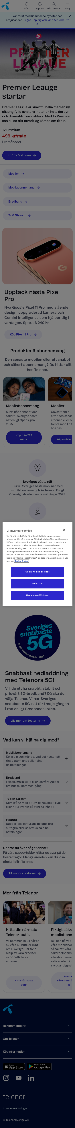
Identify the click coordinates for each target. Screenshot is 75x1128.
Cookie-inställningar (37, 595)
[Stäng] (64, 530)
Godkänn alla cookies (37, 572)
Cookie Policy (21, 561)
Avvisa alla (37, 584)
